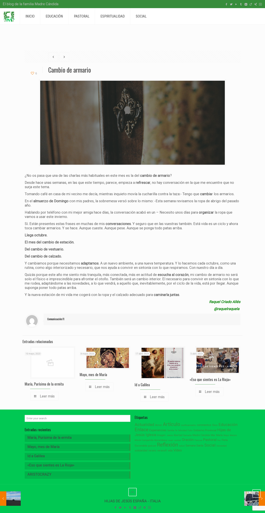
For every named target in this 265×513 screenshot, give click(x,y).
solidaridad (141, 450)
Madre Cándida (201, 435)
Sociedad (222, 445)
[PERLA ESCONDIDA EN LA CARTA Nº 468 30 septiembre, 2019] (10, 498)
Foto (190, 430)
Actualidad (144, 424)
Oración (188, 440)
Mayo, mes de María (93, 374)
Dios (215, 425)
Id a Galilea (142, 384)
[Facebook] (226, 4)
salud (182, 446)
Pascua (198, 440)
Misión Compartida (144, 440)
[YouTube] (236, 4)
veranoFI (162, 450)
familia (170, 430)
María (219, 435)
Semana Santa (194, 445)
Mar (213, 435)
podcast (152, 446)
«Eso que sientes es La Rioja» (210, 379)
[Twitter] (231, 4)
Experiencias (157, 430)
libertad (178, 435)
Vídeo (177, 450)
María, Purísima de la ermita (44, 384)
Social (210, 445)
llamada (187, 435)
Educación (228, 424)
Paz (219, 440)
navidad (177, 440)
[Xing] (255, 4)
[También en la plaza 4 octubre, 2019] (254, 498)
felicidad (182, 430)
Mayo (226, 435)
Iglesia (151, 435)
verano (152, 450)
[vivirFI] (9, 16)
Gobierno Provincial (204, 430)
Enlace (141, 429)
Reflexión (167, 445)
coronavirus (204, 425)
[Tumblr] (241, 4)
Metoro (233, 435)
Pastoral (210, 440)
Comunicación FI (55, 319)
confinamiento (188, 425)
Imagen (161, 435)
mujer (170, 440)
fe (176, 430)
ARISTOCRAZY (39, 474)
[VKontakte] (246, 4)
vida (170, 450)
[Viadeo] (251, 4)
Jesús (170, 435)
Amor (158, 425)
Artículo (171, 424)
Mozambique (160, 440)
